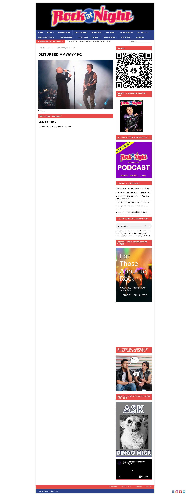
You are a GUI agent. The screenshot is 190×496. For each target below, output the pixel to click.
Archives (149, 487)
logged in (52, 126)
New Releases (66, 37)
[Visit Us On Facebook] (173, 492)
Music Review (81, 33)
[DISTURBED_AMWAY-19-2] (75, 108)
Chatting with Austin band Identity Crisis (131, 212)
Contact (140, 37)
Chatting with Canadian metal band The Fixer (133, 202)
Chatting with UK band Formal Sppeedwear (132, 189)
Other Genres (126, 33)
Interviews (96, 33)
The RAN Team (109, 37)
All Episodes (113, 487)
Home (40, 33)
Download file (121, 231)
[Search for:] (141, 41)
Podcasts (141, 33)
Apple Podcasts (130, 236)
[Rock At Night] (95, 29)
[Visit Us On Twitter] (184, 492)
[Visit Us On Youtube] (180, 492)
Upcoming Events (46, 37)
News (49, 33)
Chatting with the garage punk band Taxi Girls (133, 192)
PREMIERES (83, 37)
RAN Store (125, 37)
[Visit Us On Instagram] (177, 492)
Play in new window (135, 231)
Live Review (63, 33)
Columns (110, 33)
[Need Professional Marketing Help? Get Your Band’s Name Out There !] (134, 390)
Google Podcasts (144, 236)
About (95, 37)
